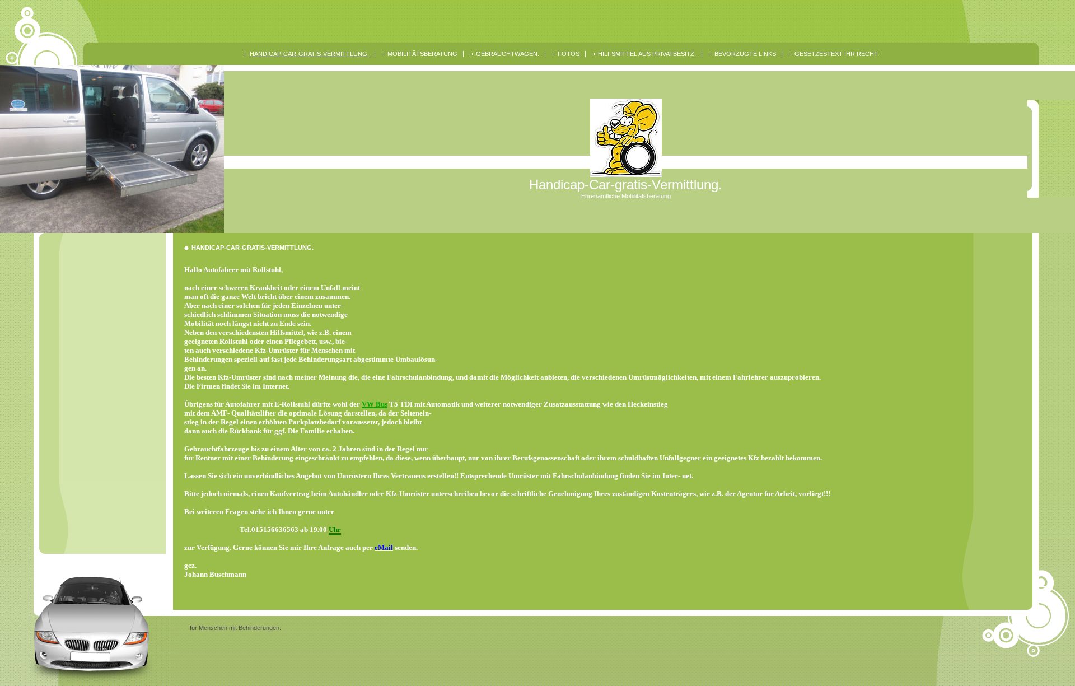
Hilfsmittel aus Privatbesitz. (647, 53)
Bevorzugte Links (745, 53)
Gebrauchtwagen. (507, 53)
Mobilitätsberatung (422, 53)
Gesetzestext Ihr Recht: (836, 53)
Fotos (568, 53)
